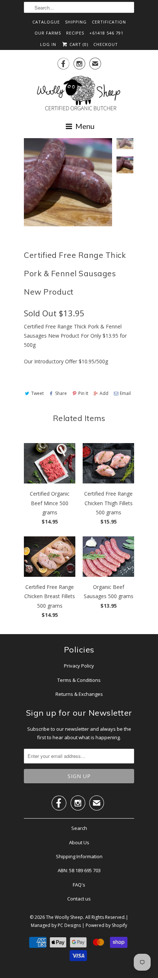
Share (61, 393)
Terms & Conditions (79, 680)
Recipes (75, 33)
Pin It (83, 393)
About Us (79, 842)
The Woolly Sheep (64, 917)
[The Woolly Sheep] (79, 94)
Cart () (78, 44)
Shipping (76, 22)
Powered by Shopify (106, 925)
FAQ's (79, 884)
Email (125, 393)
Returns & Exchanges (79, 694)
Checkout (105, 44)
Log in (48, 44)
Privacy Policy (79, 665)
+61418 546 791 (106, 33)
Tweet (37, 393)
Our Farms (48, 33)
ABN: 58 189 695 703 (79, 870)
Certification (109, 22)
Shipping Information (79, 856)
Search (79, 828)
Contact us (79, 898)
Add (104, 393)
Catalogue (46, 22)
